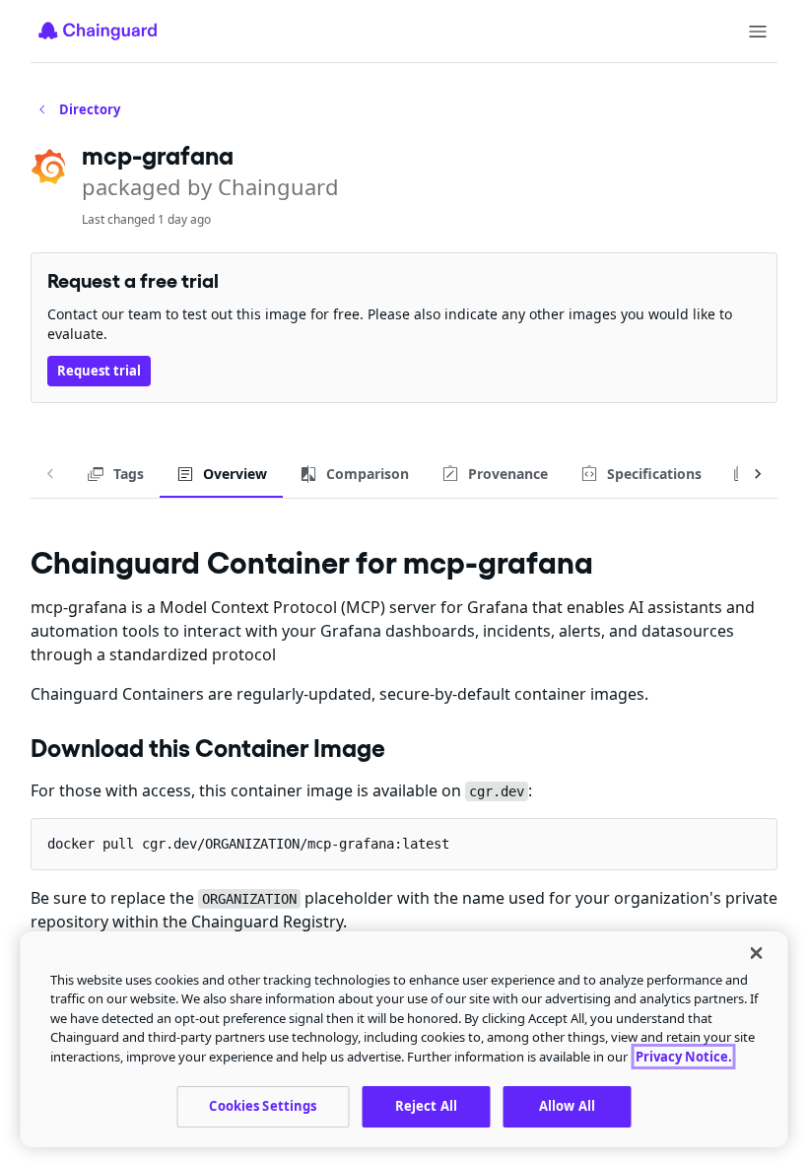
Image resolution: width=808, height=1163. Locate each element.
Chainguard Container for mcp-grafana (312, 562)
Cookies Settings (262, 1106)
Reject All (426, 1106)
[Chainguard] (97, 30)
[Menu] (757, 31)
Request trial (99, 370)
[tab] (115, 474)
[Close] (756, 953)
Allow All (567, 1106)
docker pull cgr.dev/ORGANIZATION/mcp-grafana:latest (248, 844)
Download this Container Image (208, 748)
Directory (89, 109)
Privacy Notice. (684, 1056)
